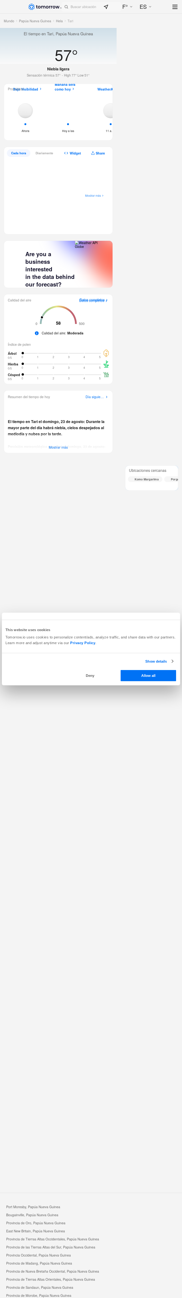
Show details (156, 661)
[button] (91, 7)
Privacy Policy (82, 643)
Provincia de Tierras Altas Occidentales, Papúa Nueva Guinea (52, 1239)
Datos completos (91, 301)
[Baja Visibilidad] (25, 116)
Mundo (9, 20)
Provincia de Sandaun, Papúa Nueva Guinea (39, 1287)
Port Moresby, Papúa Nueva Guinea (33, 1206)
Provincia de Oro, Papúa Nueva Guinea (35, 1223)
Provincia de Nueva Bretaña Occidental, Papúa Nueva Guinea (52, 1271)
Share (100, 153)
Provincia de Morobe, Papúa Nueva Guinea (38, 1295)
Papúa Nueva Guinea (35, 20)
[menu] (175, 7)
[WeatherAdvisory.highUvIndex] (110, 116)
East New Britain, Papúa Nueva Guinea (35, 1231)
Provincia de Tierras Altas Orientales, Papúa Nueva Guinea (50, 1279)
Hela (59, 20)
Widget (75, 153)
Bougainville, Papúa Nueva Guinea (32, 1214)
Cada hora (18, 153)
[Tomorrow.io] (45, 7)
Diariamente (44, 153)
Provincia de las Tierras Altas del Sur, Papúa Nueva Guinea (50, 1247)
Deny (90, 676)
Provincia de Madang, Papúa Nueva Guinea (39, 1263)
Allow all (148, 676)
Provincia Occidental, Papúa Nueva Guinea (38, 1255)
